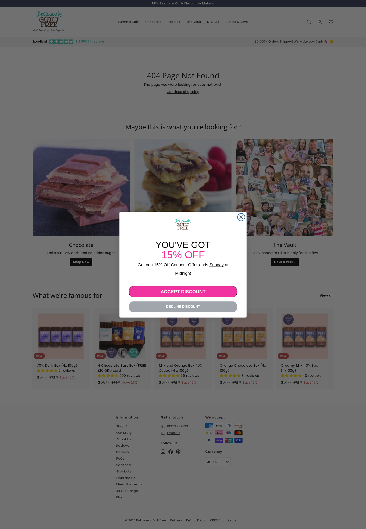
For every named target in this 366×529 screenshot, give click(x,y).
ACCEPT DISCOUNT (183, 291)
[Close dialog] (241, 217)
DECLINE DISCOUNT (183, 306)
